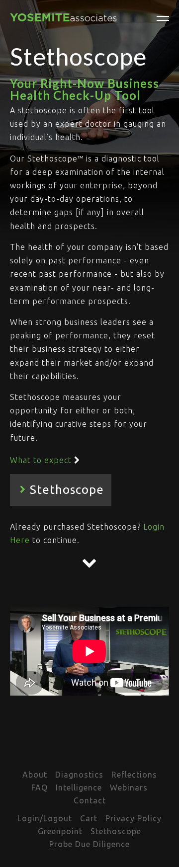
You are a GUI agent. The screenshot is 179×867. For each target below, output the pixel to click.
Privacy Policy (133, 818)
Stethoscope (115, 831)
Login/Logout (44, 818)
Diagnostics (79, 774)
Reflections (134, 774)
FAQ (39, 787)
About (34, 774)
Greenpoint (60, 831)
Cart (88, 818)
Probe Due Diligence (89, 844)
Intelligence (79, 787)
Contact (90, 800)
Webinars (129, 787)
